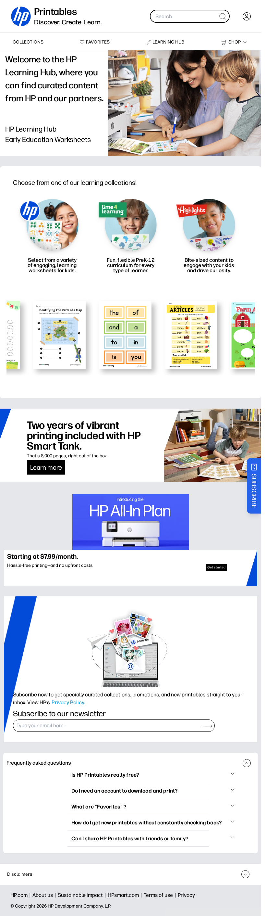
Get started (216, 567)
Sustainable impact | (83, 895)
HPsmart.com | (126, 895)
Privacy (186, 895)
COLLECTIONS (28, 42)
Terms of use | (161, 895)
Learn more (46, 467)
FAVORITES (98, 42)
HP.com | (21, 895)
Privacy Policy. (68, 702)
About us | (45, 895)
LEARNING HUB (168, 42)
